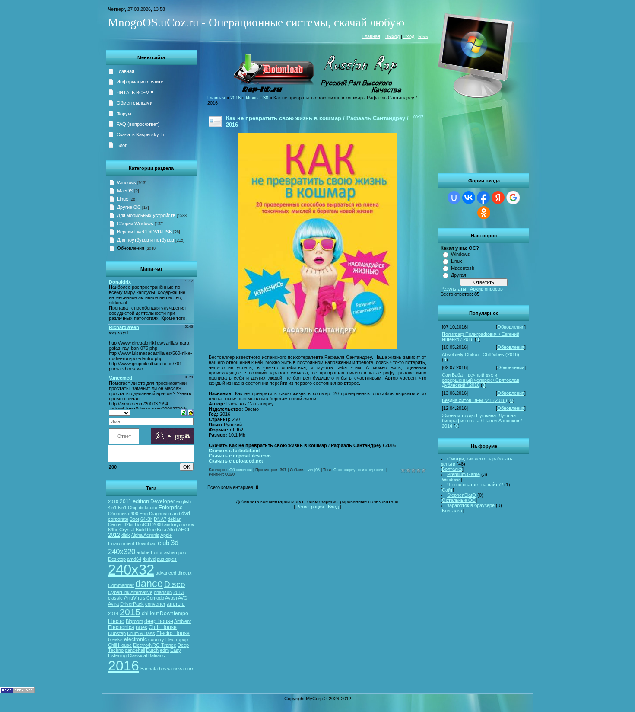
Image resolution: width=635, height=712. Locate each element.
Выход (392, 36)
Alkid (172, 529)
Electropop (176, 639)
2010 (113, 501)
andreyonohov (179, 524)
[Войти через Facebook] (483, 197)
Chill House (120, 645)
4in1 (112, 507)
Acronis (151, 535)
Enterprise (171, 507)
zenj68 (314, 470)
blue (151, 529)
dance (149, 583)
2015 (130, 612)
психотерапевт (371, 470)
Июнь (252, 97)
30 (265, 97)
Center (115, 524)
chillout (150, 613)
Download (146, 543)
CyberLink (119, 592)
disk (125, 535)
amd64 (134, 559)
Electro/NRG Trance (154, 645)
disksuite (148, 507)
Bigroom (134, 621)
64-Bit (146, 519)
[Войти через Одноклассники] (483, 212)
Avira (113, 604)
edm (164, 650)
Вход (408, 36)
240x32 (131, 570)
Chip (132, 507)
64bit (113, 529)
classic (115, 597)
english (183, 501)
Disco (174, 584)
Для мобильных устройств (146, 215)
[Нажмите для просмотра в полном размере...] (317, 347)
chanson (163, 592)
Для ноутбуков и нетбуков (145, 240)
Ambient (182, 621)
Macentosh (462, 268)
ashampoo (175, 552)
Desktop (117, 559)
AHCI (183, 529)
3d (174, 542)
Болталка (452, 469)
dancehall (135, 650)
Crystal (126, 529)
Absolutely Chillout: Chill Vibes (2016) (480, 354)
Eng (144, 513)
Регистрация (310, 506)
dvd (185, 514)
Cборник (117, 513)
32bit (128, 524)
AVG (182, 597)
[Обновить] (184, 412)
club (163, 543)
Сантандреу (344, 470)
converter (155, 604)
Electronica (121, 627)
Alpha (137, 535)
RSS (423, 36)
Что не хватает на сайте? (475, 484)
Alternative (141, 592)
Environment (121, 543)
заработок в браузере (471, 505)
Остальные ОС (459, 500)
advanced (166, 572)
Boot (134, 519)
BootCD (143, 524)
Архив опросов (486, 288)
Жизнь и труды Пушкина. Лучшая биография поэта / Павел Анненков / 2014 (482, 420)
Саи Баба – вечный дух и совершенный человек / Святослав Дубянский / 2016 (480, 380)
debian (174, 519)
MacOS (125, 190)
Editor (157, 552)
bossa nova (171, 668)
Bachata (149, 668)
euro (189, 668)
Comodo (155, 597)
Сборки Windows (135, 223)
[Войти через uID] (454, 197)
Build (141, 529)
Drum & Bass (141, 633)
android (176, 604)
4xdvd (149, 559)
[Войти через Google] (513, 197)
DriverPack (132, 604)
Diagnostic (160, 513)
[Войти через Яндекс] (498, 197)
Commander (121, 585)
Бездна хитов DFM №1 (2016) (474, 400)
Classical (137, 655)
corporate (118, 519)
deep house (158, 621)
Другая (458, 275)
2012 (114, 535)
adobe (143, 552)
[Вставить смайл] (191, 412)
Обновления (510, 326)
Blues (141, 627)
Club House (163, 627)
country (156, 639)
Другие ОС (129, 207)
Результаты (453, 288)
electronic (135, 639)
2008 (157, 524)
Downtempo (174, 613)
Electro (116, 621)
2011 (125, 501)
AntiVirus (134, 598)
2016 (123, 666)
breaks (115, 639)
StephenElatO (461, 495)
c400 (133, 513)
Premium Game (463, 474)
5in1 (122, 507)
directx (185, 572)
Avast (171, 597)
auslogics (167, 559)
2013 (178, 592)
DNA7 (160, 519)
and (176, 513)
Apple (166, 535)
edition (141, 501)
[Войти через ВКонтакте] (468, 197)
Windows (460, 254)
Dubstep (117, 633)
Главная (371, 36)
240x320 (121, 551)
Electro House (173, 633)
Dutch (152, 650)
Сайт (447, 489)
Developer (162, 501)
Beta (161, 529)
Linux (456, 261)
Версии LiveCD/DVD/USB (144, 231)
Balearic (156, 655)
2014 (113, 613)
